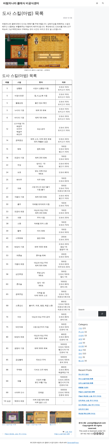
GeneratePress (73, 443)
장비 (80, 354)
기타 (80, 328)
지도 (80, 357)
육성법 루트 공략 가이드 (86, 414)
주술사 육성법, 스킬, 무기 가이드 (16, 434)
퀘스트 (81, 361)
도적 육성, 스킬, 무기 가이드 (88, 400)
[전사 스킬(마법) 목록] (13, 417)
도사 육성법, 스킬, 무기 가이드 (89, 405)
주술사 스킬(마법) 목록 (33, 424)
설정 (80, 339)
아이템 (81, 346)
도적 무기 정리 (83, 409)
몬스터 (81, 332)
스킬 (66, 432)
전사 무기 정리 (83, 374)
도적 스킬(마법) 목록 (85, 383)
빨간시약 (53, 424)
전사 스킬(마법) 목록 (9, 424)
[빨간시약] (60, 417)
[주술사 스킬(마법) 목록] (36, 417)
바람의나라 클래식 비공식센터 (21, 3)
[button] (103, 3)
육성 (70, 432)
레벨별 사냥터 (83, 387)
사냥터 (81, 335)
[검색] (102, 313)
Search (81, 310)
